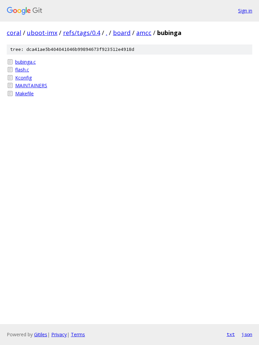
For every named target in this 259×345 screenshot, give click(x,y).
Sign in (245, 10)
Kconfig (23, 77)
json (246, 334)
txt (231, 334)
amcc (143, 33)
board (122, 33)
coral (14, 33)
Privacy (59, 334)
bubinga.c (25, 62)
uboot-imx (42, 33)
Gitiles (40, 334)
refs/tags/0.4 (81, 33)
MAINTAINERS (31, 85)
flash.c (22, 69)
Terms (78, 334)
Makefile (24, 93)
